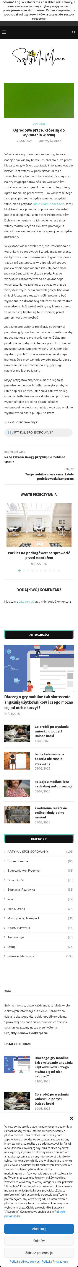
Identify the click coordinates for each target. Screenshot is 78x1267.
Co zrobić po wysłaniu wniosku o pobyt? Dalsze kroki (52, 731)
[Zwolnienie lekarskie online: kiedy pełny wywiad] (17, 814)
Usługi (40, 947)
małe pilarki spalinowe (48, 204)
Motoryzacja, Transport (40, 918)
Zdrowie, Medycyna (40, 956)
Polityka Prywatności (55, 1262)
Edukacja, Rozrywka (40, 890)
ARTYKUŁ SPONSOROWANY (40, 852)
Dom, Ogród (39, 123)
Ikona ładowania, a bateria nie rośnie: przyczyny (49, 758)
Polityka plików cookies (25, 1262)
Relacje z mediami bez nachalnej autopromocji (53, 784)
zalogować (26, 602)
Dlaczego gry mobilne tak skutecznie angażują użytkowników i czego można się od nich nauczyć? (38, 702)
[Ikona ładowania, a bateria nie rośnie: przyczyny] (17, 761)
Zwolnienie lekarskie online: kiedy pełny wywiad (51, 812)
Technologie (40, 937)
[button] (71, 1118)
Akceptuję (39, 1229)
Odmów (39, 1241)
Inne (40, 899)
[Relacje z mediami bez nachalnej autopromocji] (17, 788)
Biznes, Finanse (40, 861)
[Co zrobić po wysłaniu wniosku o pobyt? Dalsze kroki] (17, 733)
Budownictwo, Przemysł (40, 871)
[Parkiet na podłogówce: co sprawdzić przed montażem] (39, 525)
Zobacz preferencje (39, 1253)
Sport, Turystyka (40, 928)
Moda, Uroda (40, 909)
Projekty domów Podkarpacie (26, 1033)
